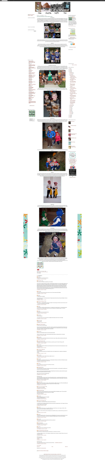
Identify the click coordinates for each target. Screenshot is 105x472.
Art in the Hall (72, 129)
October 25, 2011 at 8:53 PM (41, 412)
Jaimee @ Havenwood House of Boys (42, 430)
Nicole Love (39, 320)
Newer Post (38, 446)
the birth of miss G (31, 85)
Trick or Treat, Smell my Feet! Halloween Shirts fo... (73, 82)
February (71, 112)
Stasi (38, 426)
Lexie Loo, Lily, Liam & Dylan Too (42, 386)
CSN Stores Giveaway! (73, 125)
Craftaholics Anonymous (32, 72)
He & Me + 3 (30, 100)
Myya (38, 414)
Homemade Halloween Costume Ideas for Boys (44, 16)
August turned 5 (30, 79)
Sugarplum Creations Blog (41, 324)
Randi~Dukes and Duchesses (41, 301)
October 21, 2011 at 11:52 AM (41, 322)
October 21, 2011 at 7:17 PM (41, 353)
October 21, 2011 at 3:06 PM (41, 335)
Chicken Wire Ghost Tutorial (32, 65)
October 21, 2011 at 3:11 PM (41, 339)
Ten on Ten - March (31, 90)
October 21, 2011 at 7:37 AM (41, 293)
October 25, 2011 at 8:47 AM (41, 405)
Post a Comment (39, 445)
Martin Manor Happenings (32, 89)
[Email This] (37, 272)
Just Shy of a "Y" (31, 70)
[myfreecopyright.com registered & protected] (52, 454)
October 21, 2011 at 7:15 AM (41, 289)
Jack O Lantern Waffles (72, 92)
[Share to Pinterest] (40, 272)
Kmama (39, 291)
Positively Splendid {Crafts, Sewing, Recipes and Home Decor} (32, 102)
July (70, 107)
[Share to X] (38, 272)
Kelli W (74, 17)
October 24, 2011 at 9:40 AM (41, 388)
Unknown (39, 331)
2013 (70, 69)
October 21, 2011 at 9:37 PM (41, 365)
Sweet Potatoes (72, 89)
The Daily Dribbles (31, 87)
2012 (70, 70)
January (71, 113)
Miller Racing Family (40, 390)
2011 (70, 71)
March (71, 111)
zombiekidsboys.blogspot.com (58, 442)
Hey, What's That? (72, 97)
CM (38, 295)
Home (52, 446)
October (71, 74)
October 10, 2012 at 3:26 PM (41, 435)
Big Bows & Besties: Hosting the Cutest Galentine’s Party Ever (32, 63)
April (70, 110)
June (70, 108)
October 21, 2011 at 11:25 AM (41, 318)
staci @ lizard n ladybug (40, 349)
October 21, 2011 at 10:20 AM (41, 309)
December (71, 72)
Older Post (66, 446)
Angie (38, 363)
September (71, 105)
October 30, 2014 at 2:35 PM (41, 443)
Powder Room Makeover (31, 73)
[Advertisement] (31, 45)
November (71, 73)
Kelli (38, 306)
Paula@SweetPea (40, 367)
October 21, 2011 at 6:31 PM (41, 347)
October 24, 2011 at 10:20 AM (41, 394)
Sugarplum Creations (31, 67)
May (70, 109)
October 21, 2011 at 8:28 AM (41, 304)
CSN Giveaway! (72, 121)
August (71, 106)
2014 (70, 68)
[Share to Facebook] (39, 272)
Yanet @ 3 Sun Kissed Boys (41, 400)
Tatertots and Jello (31, 61)
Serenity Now (30, 81)
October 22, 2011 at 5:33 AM (41, 374)
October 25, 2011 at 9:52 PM (41, 417)
